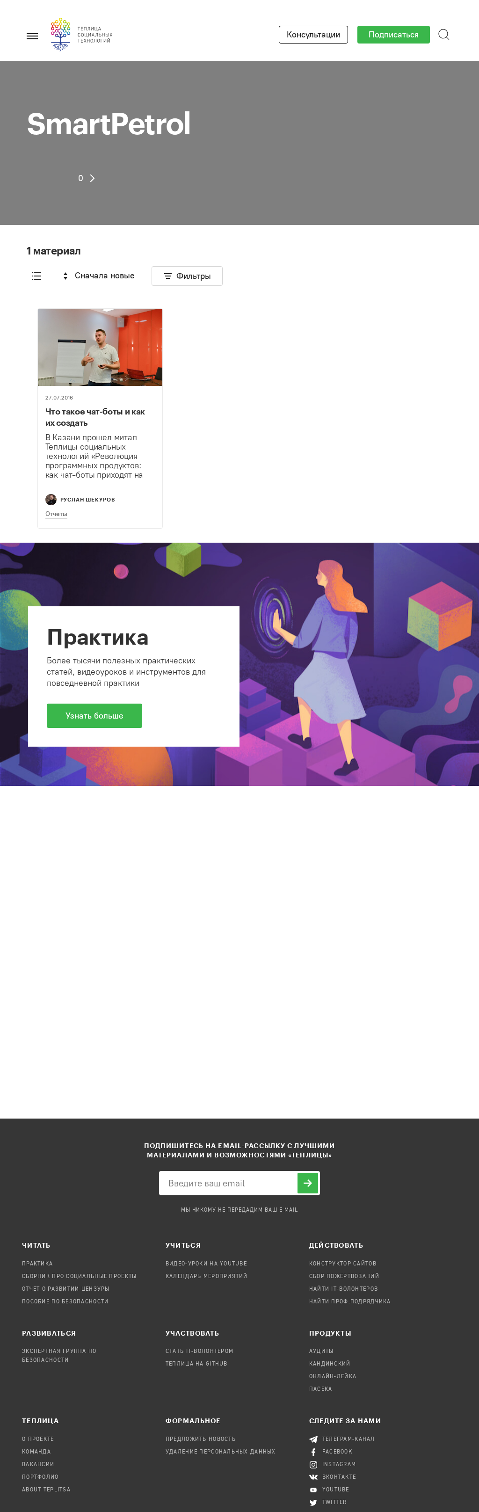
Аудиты (321, 1351)
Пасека (321, 1389)
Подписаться (394, 34)
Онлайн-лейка (332, 1377)
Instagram (339, 1465)
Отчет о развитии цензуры (66, 1289)
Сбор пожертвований (344, 1276)
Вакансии (38, 1465)
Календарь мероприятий (207, 1276)
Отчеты (56, 514)
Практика (37, 1264)
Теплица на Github (197, 1364)
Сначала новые (105, 275)
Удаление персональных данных (221, 1452)
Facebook (337, 1452)
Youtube (335, 1490)
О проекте (38, 1439)
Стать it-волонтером (199, 1351)
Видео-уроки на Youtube (206, 1264)
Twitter (334, 1502)
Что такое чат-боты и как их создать (95, 417)
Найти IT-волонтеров (343, 1289)
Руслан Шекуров (88, 499)
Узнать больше (94, 716)
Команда (36, 1452)
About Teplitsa (46, 1490)
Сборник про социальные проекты (79, 1276)
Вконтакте (339, 1477)
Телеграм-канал (348, 1439)
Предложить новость (201, 1439)
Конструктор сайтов (343, 1264)
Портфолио (40, 1477)
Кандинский (330, 1364)
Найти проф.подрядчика (350, 1302)
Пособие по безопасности (65, 1302)
